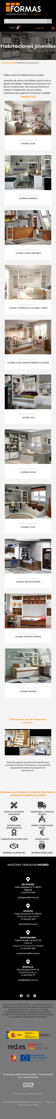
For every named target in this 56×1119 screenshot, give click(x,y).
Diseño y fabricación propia (42, 826)
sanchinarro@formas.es (28, 953)
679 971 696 (29, 892)
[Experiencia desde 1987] (14, 846)
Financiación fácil (42, 840)
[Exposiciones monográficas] (14, 818)
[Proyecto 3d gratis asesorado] (14, 805)
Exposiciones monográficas (14, 826)
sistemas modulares (42, 853)
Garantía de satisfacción (14, 839)
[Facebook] (21, 996)
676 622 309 (29, 919)
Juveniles (11, 62)
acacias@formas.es (28, 924)
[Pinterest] (35, 996)
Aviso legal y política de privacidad (19, 1074)
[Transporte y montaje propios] (42, 805)
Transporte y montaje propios (42, 813)
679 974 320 (29, 948)
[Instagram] (28, 996)
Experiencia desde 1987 (14, 853)
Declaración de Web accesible (28, 1093)
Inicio (4, 62)
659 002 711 (29, 975)
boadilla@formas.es (28, 980)
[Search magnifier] (49, 21)
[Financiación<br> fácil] (42, 832)
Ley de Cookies (30, 1077)
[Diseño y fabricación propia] (42, 818)
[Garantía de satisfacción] (14, 832)
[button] (8, 742)
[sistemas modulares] (42, 846)
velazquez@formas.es (28, 897)
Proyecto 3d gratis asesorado (14, 813)
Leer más (28, 119)
